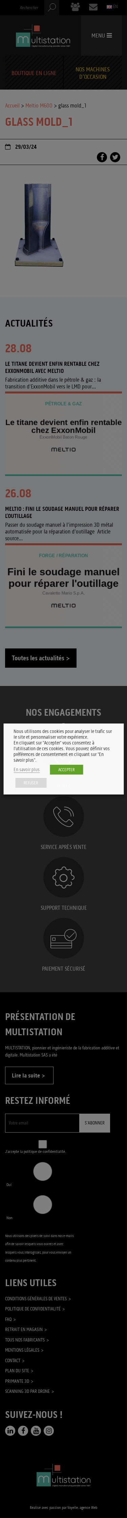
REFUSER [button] (31, 782)
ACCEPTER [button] (66, 769)
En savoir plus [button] (27, 770)
